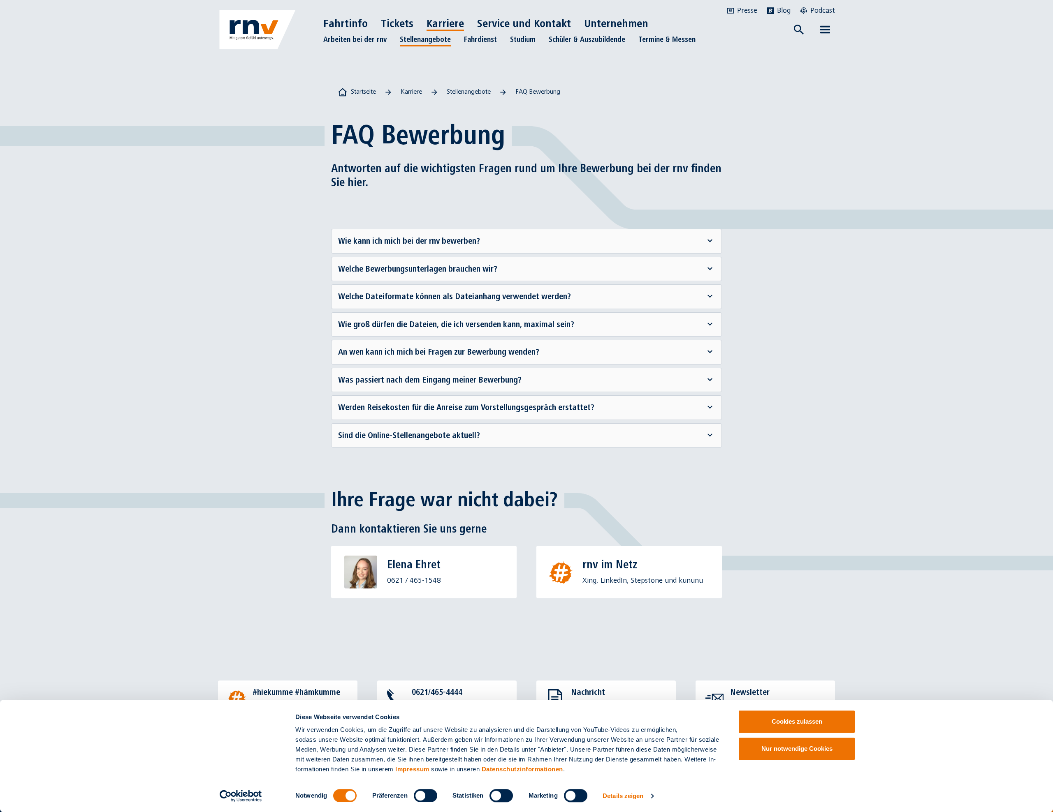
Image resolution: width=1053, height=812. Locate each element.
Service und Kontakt (524, 23)
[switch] (425, 795)
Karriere (445, 23)
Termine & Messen (667, 39)
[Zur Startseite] (257, 29)
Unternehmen (616, 23)
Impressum (412, 769)
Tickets (397, 23)
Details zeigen (623, 795)
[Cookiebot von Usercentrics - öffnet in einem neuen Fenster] (241, 796)
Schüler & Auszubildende (587, 39)
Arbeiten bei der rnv (355, 39)
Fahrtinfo (345, 23)
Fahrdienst (480, 39)
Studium (523, 39)
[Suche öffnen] (799, 29)
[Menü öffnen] (825, 29)
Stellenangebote (425, 39)
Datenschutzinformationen (522, 769)
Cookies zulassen (797, 721)
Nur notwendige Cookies (797, 748)
